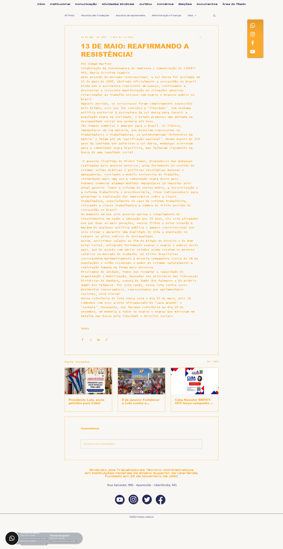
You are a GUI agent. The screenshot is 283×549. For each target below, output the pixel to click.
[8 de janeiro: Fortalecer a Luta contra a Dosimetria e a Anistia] (141, 381)
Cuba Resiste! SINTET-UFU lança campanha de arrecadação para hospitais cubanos (194, 401)
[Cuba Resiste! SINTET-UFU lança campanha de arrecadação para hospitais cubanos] (194, 381)
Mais (190, 15)
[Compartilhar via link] (106, 339)
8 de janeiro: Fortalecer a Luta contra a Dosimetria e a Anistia (141, 401)
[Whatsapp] (253, 25)
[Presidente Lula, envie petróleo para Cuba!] (88, 381)
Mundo (85, 328)
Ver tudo (212, 361)
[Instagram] (253, 34)
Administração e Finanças (166, 15)
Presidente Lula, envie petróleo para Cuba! (86, 401)
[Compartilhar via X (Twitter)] (90, 339)
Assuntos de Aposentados (130, 15)
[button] (214, 15)
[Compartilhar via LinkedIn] (98, 339)
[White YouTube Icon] (253, 52)
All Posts (70, 15)
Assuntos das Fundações (95, 15)
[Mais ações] (200, 37)
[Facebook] (253, 43)
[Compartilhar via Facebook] (82, 339)
